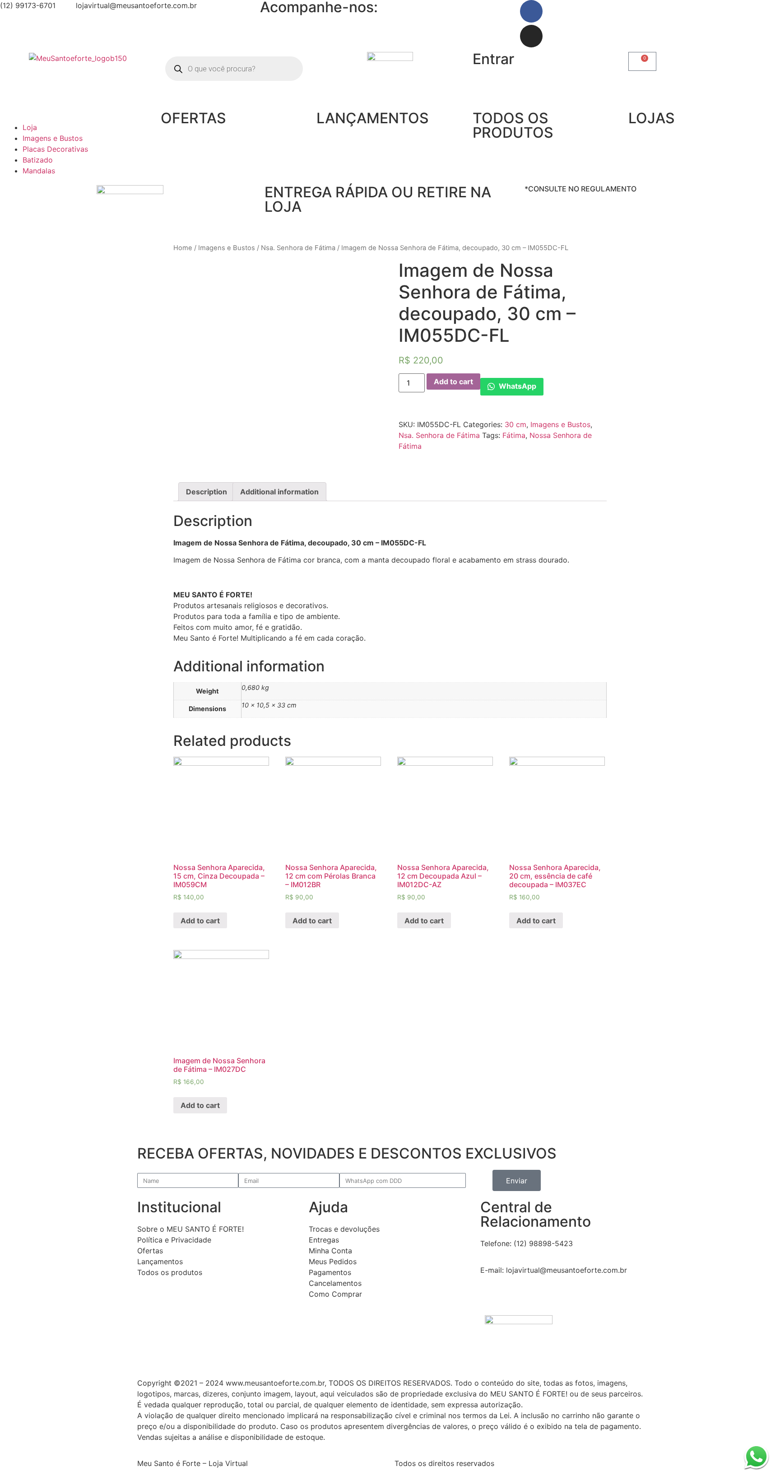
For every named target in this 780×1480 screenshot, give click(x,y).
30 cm (515, 424)
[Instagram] (531, 36)
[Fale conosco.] (756, 1456)
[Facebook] (531, 11)
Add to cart (453, 381)
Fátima (513, 435)
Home (182, 248)
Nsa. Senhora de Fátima (298, 248)
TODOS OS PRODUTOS (513, 125)
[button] (78, 116)
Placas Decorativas (55, 149)
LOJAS (651, 118)
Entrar (493, 59)
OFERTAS (193, 118)
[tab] (206, 491)
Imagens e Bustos (53, 138)
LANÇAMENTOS (372, 118)
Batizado (38, 159)
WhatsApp (516, 386)
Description (206, 491)
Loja (30, 127)
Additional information (279, 491)
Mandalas (39, 170)
